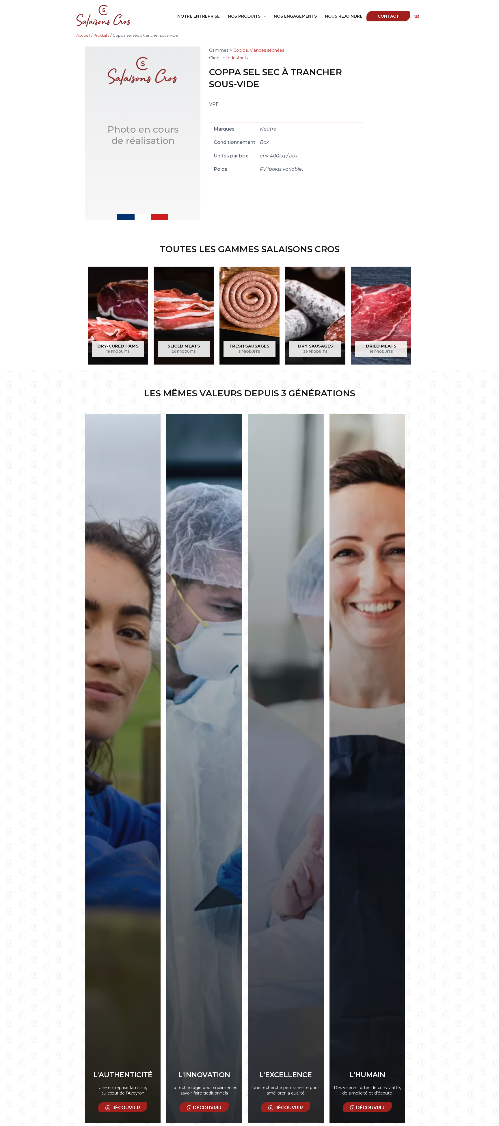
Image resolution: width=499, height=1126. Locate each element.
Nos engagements (295, 16)
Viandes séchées (267, 50)
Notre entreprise (198, 16)
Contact (388, 16)
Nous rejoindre (343, 16)
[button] (263, 16)
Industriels (237, 57)
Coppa (240, 50)
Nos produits (244, 16)
